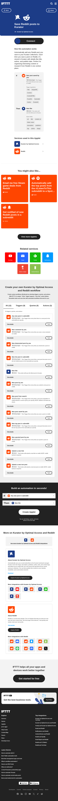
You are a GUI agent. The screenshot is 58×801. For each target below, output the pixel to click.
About (46, 789)
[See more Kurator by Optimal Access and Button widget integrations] (14, 596)
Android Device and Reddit (42, 734)
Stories (3, 721)
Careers (19, 789)
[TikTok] (37, 794)
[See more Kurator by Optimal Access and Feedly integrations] (43, 589)
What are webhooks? (7, 767)
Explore (4, 715)
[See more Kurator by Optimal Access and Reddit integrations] (28, 589)
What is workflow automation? (9, 761)
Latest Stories (6, 750)
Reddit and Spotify (40, 736)
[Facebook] (17, 794)
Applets (3, 724)
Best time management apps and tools (11, 758)
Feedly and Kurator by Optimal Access (45, 725)
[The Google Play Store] (34, 783)
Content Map (4, 732)
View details (10, 324)
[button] (56, 4)
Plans (2, 738)
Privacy (41, 789)
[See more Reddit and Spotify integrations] (14, 648)
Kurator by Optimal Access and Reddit (45, 723)
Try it (48, 324)
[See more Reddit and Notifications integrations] (28, 641)
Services (3, 718)
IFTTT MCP (4, 727)
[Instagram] (25, 794)
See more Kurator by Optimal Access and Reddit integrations (29, 543)
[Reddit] (42, 794)
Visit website (11, 625)
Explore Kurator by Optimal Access (20, 577)
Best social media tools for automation (11, 778)
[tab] (8, 306)
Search (3, 735)
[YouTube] (29, 794)
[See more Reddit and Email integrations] (14, 641)
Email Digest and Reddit (41, 739)
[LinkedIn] (21, 794)
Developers (12, 789)
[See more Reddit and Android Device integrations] (43, 641)
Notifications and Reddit (41, 731)
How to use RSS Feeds (7, 764)
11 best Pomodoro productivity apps (11, 769)
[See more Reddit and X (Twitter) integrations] (43, 648)
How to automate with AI (7, 753)
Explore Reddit (15, 630)
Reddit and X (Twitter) (41, 742)
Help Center (4, 729)
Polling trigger (16, 318)
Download (10, 573)
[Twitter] (33, 794)
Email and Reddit (39, 728)
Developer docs (5, 741)
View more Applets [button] (29, 237)
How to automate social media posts (11, 775)
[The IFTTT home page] (5, 3)
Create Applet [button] (29, 512)
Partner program (27, 789)
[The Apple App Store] (23, 783)
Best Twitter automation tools (9, 755)
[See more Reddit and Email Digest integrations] (28, 648)
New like (29, 108)
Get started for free (29, 678)
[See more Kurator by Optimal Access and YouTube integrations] (14, 589)
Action (15, 372)
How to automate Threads (8, 772)
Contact (35, 789)
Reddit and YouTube (40, 745)
